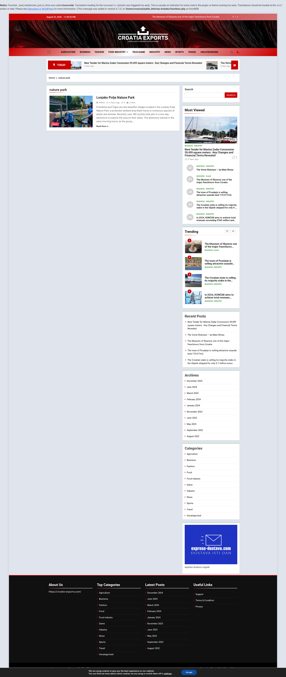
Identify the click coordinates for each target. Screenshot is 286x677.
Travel (192, 52)
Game (208, 176)
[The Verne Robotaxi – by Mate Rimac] (184, 66)
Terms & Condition (205, 600)
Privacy (199, 606)
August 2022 (193, 436)
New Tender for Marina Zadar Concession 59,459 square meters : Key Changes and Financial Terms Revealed (116, 63)
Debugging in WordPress (40, 8)
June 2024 (192, 387)
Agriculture (68, 52)
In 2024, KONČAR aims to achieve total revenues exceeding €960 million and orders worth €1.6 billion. (216, 220)
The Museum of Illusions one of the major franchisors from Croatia (214, 181)
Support (199, 594)
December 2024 (194, 381)
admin (102, 102)
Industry (154, 52)
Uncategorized (209, 52)
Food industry (116, 52)
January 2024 (193, 405)
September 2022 (195, 430)
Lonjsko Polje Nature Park (115, 97)
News (168, 52)
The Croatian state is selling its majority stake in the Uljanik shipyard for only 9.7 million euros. (216, 208)
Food (189, 472)
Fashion (99, 52)
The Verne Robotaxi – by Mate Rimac (213, 63)
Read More (101, 126)
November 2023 (194, 411)
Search (189, 89)
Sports (179, 52)
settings (168, 673)
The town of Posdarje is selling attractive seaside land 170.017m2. (186, 18)
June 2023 (192, 418)
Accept (189, 672)
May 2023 (191, 424)
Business (85, 52)
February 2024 (194, 399)
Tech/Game (138, 52)
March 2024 (192, 393)
